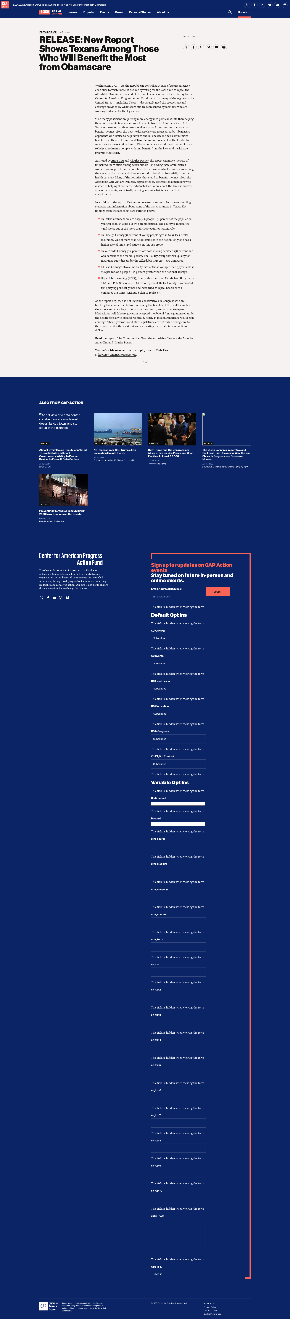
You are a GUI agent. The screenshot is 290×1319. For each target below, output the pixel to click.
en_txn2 (156, 989)
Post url (156, 818)
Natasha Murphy (46, 521)
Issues (73, 12)
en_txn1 (155, 964)
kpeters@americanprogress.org (117, 355)
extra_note (157, 1215)
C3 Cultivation (160, 706)
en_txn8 (156, 1140)
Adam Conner (45, 466)
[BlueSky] (67, 598)
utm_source (158, 838)
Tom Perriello (146, 140)
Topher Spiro (59, 521)
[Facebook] (48, 598)
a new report (157, 94)
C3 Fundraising (160, 681)
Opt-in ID (156, 1266)
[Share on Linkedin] (262, 5)
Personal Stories (140, 12)
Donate (243, 12)
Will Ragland (162, 463)
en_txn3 (156, 1014)
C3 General (158, 630)
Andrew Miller (129, 460)
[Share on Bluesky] (270, 5)
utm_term (157, 939)
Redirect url (158, 798)
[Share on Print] (285, 5)
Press (119, 12)
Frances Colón (233, 466)
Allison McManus (115, 460)
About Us (163, 12)
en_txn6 (156, 1090)
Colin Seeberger (100, 460)
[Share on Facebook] (254, 5)
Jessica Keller (221, 466)
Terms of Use (209, 1303)
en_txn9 (156, 1165)
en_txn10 (156, 1190)
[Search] (230, 14)
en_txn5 (156, 1065)
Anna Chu (117, 161)
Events (104, 12)
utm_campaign (160, 889)
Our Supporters (210, 1310)
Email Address (166, 588)
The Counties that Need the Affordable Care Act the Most (153, 338)
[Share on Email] (277, 5)
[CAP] (49, 1306)
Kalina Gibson (208, 466)
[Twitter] (41, 598)
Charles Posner (139, 161)
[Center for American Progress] (5, 5)
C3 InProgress (160, 731)
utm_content (159, 914)
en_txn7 (156, 1115)
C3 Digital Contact (162, 756)
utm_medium (159, 863)
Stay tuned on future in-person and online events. (192, 573)
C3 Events (157, 655)
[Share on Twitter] (247, 5)
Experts (88, 12)
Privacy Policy (210, 1307)
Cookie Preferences (212, 1314)
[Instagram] (60, 598)
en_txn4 (156, 1039)
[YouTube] (54, 598)
